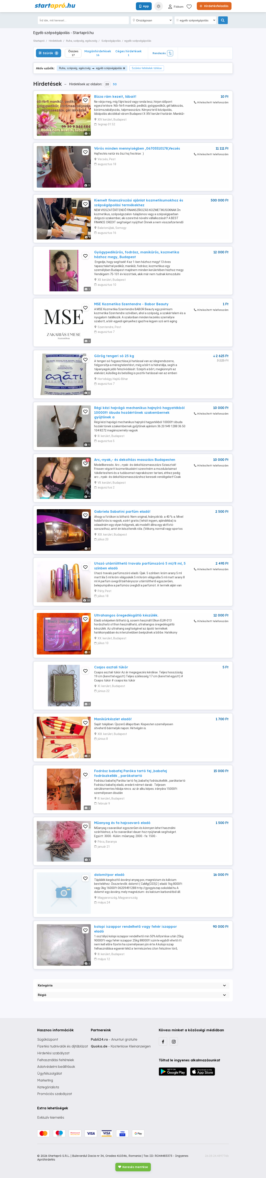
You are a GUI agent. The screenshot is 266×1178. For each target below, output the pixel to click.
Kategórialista (48, 1087)
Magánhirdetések (97, 53)
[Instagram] (174, 1041)
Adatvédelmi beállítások (56, 1066)
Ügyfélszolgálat (49, 1073)
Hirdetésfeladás (215, 6)
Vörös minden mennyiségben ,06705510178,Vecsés (137, 148)
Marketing (45, 1080)
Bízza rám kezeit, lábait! (115, 96)
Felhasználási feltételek (55, 1060)
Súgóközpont (47, 1039)
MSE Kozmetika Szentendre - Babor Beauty (131, 304)
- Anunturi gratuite (114, 1039)
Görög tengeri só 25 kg (114, 356)
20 (107, 84)
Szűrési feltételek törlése (147, 68)
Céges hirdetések (128, 53)
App (146, 6)
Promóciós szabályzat (54, 1094)
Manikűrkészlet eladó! (113, 719)
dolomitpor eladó (109, 875)
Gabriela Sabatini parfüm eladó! (122, 511)
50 (115, 84)
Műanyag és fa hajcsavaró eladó (122, 823)
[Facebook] (163, 1041)
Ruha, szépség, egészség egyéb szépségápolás (90, 68)
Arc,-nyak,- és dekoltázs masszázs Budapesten (134, 460)
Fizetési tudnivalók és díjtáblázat (62, 1046)
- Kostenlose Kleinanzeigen (121, 1046)
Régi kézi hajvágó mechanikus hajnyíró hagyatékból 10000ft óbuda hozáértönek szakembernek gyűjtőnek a (139, 412)
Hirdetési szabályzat (53, 1053)
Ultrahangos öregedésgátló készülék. (126, 615)
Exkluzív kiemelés (50, 1117)
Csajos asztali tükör (111, 667)
